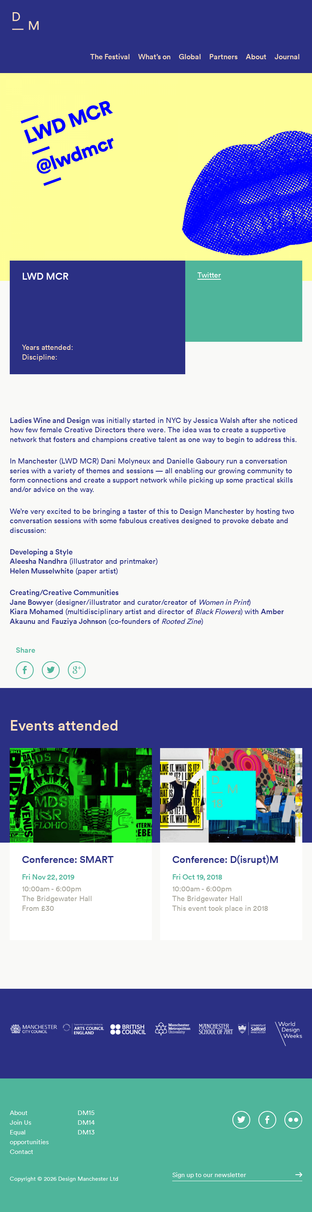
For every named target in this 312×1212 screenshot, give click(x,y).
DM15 (86, 1112)
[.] (296, 1175)
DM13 (86, 1132)
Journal (287, 56)
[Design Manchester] (25, 23)
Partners (223, 56)
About (256, 56)
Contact (21, 1151)
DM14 (86, 1122)
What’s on (154, 56)
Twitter (209, 275)
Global (190, 56)
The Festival (110, 56)
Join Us (20, 1122)
